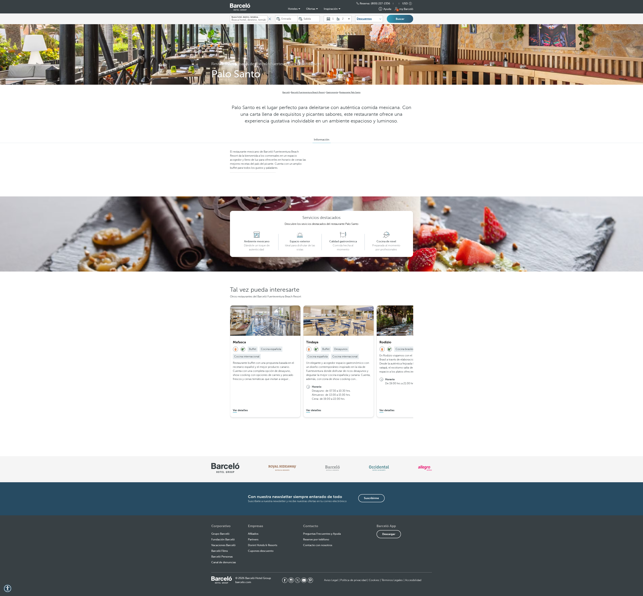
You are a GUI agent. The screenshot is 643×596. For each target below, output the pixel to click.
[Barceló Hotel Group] (240, 7)
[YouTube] (304, 580)
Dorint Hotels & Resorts (262, 545)
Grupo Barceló (220, 533)
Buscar (400, 18)
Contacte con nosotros (317, 545)
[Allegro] (425, 468)
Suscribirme (371, 498)
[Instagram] (291, 580)
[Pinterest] (310, 580)
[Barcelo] (332, 468)
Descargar (388, 534)
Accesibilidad (413, 580)
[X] (297, 580)
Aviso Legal (331, 580)
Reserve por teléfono (316, 539)
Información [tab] (321, 139)
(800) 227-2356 (380, 3)
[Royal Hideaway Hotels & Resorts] (282, 468)
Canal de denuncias (223, 562)
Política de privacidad (353, 580)
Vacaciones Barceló (223, 545)
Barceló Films (219, 550)
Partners (253, 539)
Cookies (374, 580)
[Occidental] (379, 468)
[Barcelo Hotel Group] (221, 580)
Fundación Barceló (223, 539)
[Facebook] (284, 580)
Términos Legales (392, 580)
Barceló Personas (222, 556)
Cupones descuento (261, 550)
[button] (397, 3)
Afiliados (253, 533)
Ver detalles (240, 410)
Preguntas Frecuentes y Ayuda (322, 533)
